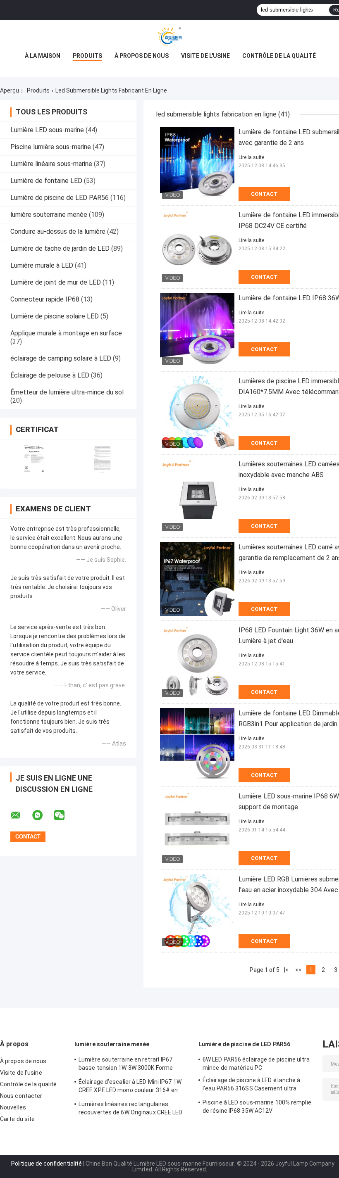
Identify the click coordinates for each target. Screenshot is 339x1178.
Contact (264, 194)
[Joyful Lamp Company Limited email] (20, 815)
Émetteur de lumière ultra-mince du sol (67, 392)
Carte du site (17, 1119)
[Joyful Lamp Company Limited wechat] (64, 815)
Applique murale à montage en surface (66, 333)
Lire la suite (251, 157)
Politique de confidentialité (46, 1163)
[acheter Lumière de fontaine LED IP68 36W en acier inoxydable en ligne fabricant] (197, 330)
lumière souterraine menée (48, 214)
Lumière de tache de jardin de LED (60, 248)
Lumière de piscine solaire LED (54, 316)
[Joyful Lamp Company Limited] (169, 36)
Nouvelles (13, 1107)
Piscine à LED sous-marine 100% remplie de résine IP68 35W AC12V (257, 1106)
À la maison (42, 55)
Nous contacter (21, 1095)
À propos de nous (142, 55)
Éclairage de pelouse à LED (49, 375)
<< (298, 970)
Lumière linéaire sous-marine (51, 164)
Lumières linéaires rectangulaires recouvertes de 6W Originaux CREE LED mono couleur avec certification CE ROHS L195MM (134, 1109)
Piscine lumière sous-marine (50, 147)
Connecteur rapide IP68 (44, 299)
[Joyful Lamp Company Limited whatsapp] (42, 815)
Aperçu (9, 90)
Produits (87, 55)
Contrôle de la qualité (279, 55)
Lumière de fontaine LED (46, 181)
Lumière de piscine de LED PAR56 (59, 198)
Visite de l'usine (205, 55)
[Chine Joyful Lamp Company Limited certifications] (34, 459)
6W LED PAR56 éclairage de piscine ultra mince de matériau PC (256, 1063)
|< (286, 970)
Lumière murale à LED (41, 265)
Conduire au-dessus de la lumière (57, 231)
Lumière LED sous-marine (47, 130)
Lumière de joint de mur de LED (55, 282)
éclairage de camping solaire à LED (60, 358)
